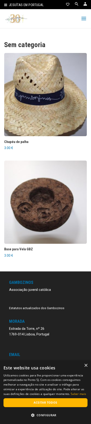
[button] (46, 415)
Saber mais (78, 394)
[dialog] (45, 392)
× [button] (86, 365)
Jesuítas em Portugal (26, 5)
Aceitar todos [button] (45, 403)
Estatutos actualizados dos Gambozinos (36, 308)
